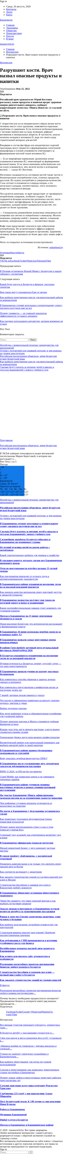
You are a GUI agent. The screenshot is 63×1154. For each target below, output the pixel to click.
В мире (10, 39)
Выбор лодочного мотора (13, 708)
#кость (20, 252)
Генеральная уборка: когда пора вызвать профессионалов (30, 737)
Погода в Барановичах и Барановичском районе (27, 1125)
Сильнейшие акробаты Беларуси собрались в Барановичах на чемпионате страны (25, 540)
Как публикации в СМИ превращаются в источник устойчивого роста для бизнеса (28, 941)
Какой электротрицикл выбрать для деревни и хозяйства (29, 555)
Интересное (6, 62)
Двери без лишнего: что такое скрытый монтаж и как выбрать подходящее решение (28, 902)
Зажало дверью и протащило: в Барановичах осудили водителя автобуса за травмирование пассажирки (29, 910)
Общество (11, 30)
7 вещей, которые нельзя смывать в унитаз (22, 695)
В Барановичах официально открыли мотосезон (26, 843)
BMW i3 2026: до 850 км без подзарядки (21, 771)
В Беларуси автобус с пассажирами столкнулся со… (27, 1033)
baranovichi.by (7, 44)
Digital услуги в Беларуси (14, 1119)
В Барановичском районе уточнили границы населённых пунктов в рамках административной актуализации (27, 787)
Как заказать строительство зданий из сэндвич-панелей (30, 980)
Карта (9, 14)
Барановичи (6, 20)
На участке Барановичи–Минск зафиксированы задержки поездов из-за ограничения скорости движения (31, 796)
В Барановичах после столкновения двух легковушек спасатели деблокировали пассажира (29, 765)
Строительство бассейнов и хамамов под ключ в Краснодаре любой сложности (25, 886)
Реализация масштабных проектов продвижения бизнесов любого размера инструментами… (30, 992)
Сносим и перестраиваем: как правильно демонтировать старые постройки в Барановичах (29, 1071)
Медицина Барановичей (13, 1114)
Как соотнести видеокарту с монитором (21, 872)
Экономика (12, 28)
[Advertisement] (31, 405)
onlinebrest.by (56, 247)
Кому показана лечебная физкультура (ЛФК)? (23, 758)
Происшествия (14, 33)
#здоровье (5, 252)
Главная (10, 25)
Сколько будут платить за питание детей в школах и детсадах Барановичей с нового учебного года (27, 368)
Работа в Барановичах (12, 1109)
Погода (10, 36)
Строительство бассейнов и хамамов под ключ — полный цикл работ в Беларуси (27, 973)
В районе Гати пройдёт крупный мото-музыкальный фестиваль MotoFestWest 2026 (29, 649)
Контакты (11, 9)
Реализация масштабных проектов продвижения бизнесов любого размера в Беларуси (27, 965)
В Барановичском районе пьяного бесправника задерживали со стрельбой (26, 751)
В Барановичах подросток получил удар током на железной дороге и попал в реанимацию (27, 601)
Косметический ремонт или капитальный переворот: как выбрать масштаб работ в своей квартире (29, 744)
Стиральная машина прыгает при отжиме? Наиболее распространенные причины (27, 934)
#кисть (13, 252)
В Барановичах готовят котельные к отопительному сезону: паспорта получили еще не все (29, 525)
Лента (9, 12)
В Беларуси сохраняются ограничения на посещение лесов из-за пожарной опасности (29, 657)
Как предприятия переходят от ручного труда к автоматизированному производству (24, 577)
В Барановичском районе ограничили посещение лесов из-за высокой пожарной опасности (30, 585)
